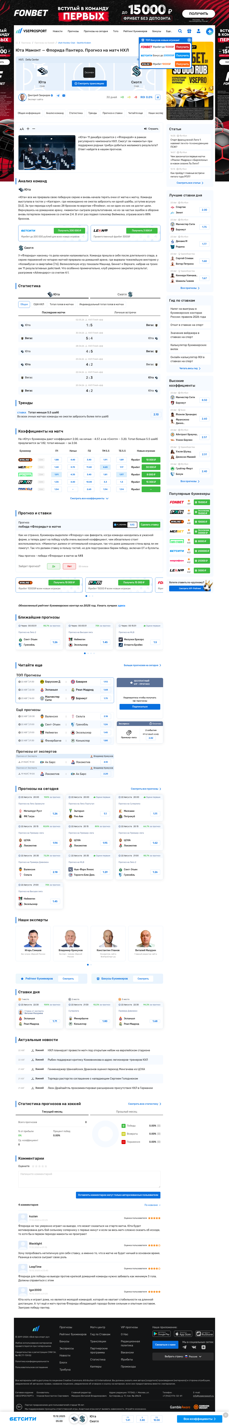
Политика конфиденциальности (32, 1361)
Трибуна (65, 1369)
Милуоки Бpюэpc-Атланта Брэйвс (139, 636)
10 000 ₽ (151, 459)
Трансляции (98, 1341)
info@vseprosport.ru (203, 1396)
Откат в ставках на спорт (186, 325)
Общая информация (29, 113)
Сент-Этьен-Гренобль (39, 636)
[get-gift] (189, 31)
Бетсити (114, 1419)
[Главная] (17, 43)
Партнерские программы (99, 1350)
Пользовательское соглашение (31, 1367)
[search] (180, 31)
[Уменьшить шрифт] (34, 129)
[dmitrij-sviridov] (157, 97)
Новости (58, 31)
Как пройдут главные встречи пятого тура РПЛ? (190, 173)
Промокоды (128, 1366)
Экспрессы (67, 1348)
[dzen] (204, 1347)
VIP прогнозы (129, 1327)
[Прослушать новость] (145, 129)
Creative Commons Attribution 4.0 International (87, 1380)
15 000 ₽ (151, 482)
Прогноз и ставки (113, 113)
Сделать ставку (150, 524)
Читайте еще (135, 113)
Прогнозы (73, 31)
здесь (121, 605)
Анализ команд (55, 113)
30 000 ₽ (151, 467)
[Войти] (199, 31)
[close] (189, 40)
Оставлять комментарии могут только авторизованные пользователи (118, 1195)
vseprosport (31, 31)
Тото (115, 31)
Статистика (76, 113)
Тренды (92, 113)
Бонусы (156, 31)
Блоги (63, 1362)
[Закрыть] (225, 1415)
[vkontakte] (194, 1347)
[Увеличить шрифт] (28, 129)
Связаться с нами (165, 1344)
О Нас (124, 1334)
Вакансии (127, 1352)
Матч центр (97, 1327)
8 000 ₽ (151, 474)
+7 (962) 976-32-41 (172, 1396)
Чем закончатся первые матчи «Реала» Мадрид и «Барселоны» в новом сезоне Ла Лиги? (190, 158)
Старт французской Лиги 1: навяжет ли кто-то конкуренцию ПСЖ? (190, 141)
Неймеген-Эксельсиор (89, 636)
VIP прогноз (140, 698)
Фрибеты (127, 1359)
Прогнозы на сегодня (96, 31)
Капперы (95, 1366)
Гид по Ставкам (100, 1334)
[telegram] (184, 1347)
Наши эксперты (157, 113)
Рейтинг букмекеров (135, 31)
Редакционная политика (130, 1343)
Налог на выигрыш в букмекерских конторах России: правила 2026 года (188, 312)
